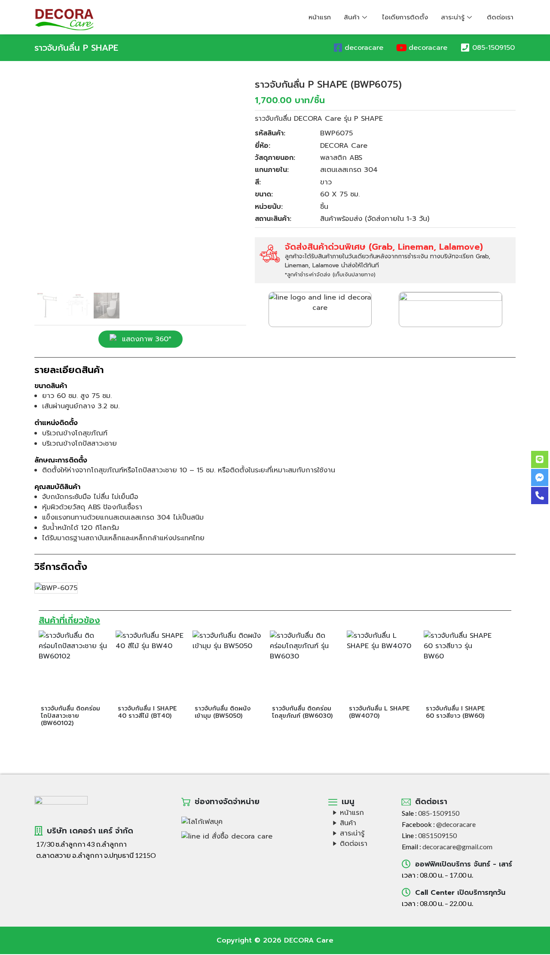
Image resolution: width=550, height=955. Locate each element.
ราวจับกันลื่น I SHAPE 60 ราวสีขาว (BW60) (455, 712)
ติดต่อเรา (500, 17)
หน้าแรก (320, 17)
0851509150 (437, 835)
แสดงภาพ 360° (146, 339)
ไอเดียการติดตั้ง (405, 17)
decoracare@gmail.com (457, 846)
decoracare (364, 48)
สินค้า (352, 17)
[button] (48, 184)
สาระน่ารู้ (452, 17)
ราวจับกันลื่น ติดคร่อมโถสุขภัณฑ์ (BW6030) (302, 712)
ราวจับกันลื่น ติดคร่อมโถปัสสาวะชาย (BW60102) (70, 716)
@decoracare (456, 824)
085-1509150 (493, 48)
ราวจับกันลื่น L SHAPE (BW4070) (379, 712)
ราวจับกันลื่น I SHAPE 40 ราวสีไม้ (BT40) (147, 712)
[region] (140, 199)
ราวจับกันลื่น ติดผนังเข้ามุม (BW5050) (223, 712)
